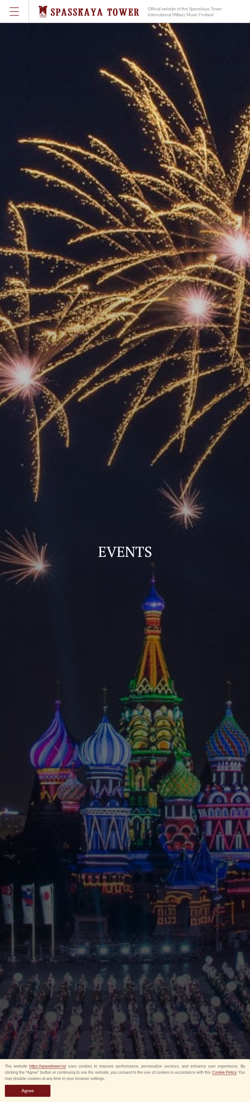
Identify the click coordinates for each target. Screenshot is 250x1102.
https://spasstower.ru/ (47, 1066)
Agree (27, 1090)
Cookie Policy (224, 1072)
